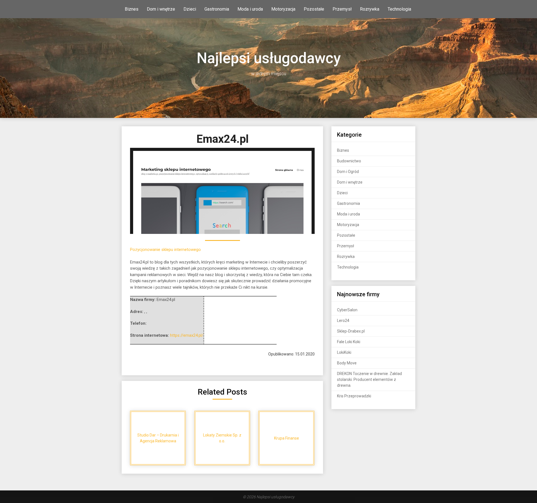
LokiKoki (344, 352)
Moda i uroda (250, 9)
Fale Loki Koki (348, 342)
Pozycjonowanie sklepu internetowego (165, 249)
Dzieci (189, 9)
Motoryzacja (283, 9)
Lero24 (343, 320)
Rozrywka (369, 9)
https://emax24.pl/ (186, 335)
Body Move (347, 363)
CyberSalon (347, 310)
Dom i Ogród (348, 171)
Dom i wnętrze (161, 9)
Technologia (399, 9)
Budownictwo (349, 161)
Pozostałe (314, 9)
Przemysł (342, 9)
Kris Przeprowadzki (354, 396)
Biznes (131, 9)
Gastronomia (216, 9)
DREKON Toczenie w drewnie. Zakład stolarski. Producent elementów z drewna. (369, 379)
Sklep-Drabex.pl (351, 331)
